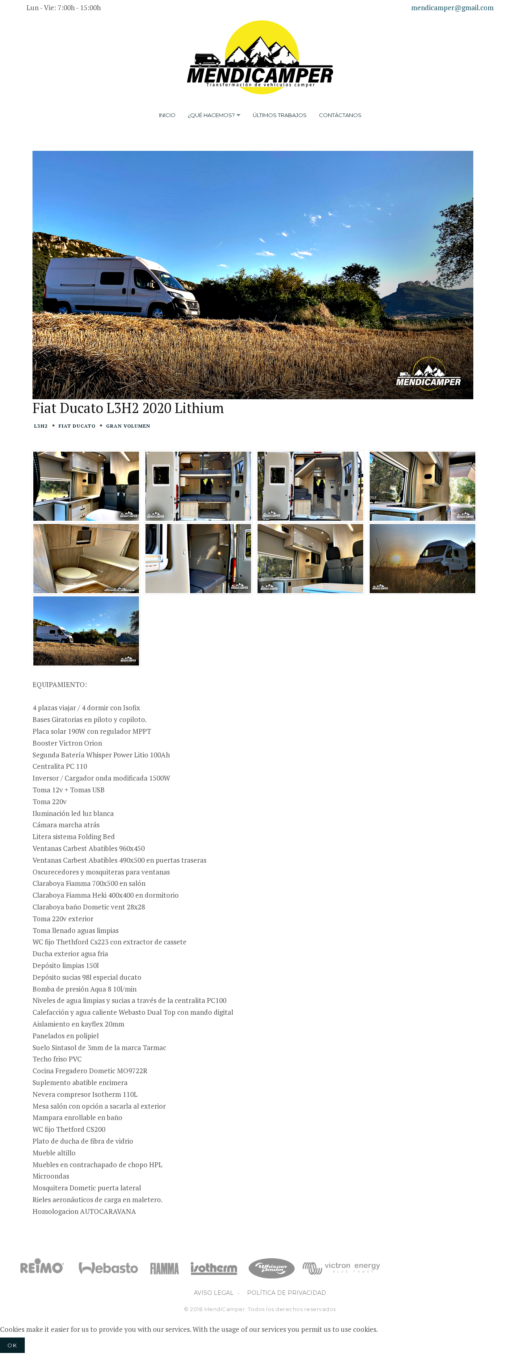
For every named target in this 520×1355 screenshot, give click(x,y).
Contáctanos (340, 115)
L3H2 (41, 426)
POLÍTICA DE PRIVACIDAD (286, 1292)
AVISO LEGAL (214, 1292)
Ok (12, 1345)
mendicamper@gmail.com (452, 7)
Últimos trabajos (280, 115)
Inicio (167, 115)
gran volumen (128, 426)
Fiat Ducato (76, 426)
